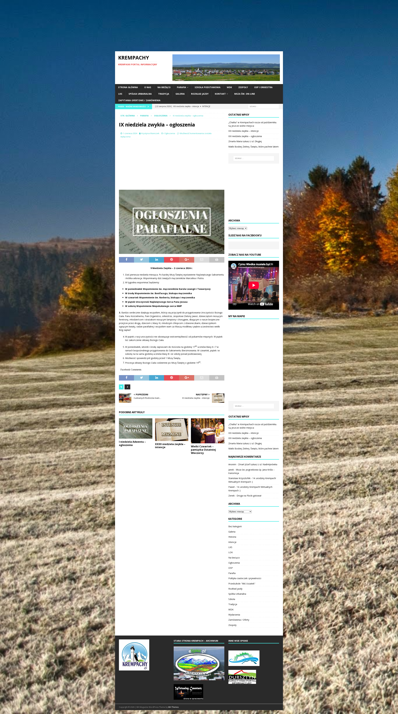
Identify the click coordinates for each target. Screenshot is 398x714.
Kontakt (220, 93)
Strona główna (128, 87)
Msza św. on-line (244, 93)
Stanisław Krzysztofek (239, 478)
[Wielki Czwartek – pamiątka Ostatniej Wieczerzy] (207, 430)
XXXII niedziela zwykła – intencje (170, 445)
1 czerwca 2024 (130, 133)
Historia (232, 536)
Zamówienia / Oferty (238, 619)
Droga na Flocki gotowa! (249, 495)
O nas (147, 87)
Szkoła (231, 599)
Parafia (181, 87)
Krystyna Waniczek (150, 133)
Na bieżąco (164, 87)
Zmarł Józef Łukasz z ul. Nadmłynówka (257, 464)
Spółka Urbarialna (140, 93)
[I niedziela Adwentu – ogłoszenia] (135, 428)
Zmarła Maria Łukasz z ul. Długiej (245, 141)
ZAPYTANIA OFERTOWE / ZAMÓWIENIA (139, 100)
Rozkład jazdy (199, 93)
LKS (120, 93)
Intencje (232, 542)
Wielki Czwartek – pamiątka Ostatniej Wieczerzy (203, 450)
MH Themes (173, 707)
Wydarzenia (234, 614)
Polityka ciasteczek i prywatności (244, 578)
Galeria (180, 93)
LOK (230, 552)
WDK (229, 87)
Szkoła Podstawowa (207, 87)
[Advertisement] (199, 25)
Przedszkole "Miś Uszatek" (241, 583)
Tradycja (163, 93)
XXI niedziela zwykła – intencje (243, 130)
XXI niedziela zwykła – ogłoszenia (245, 136)
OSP (230, 567)
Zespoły (243, 87)
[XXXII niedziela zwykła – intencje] (171, 429)
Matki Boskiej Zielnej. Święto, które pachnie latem (253, 146)
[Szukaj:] (263, 106)
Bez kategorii (235, 526)
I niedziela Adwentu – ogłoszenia (132, 443)
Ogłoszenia (169, 133)
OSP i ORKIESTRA (263, 87)
